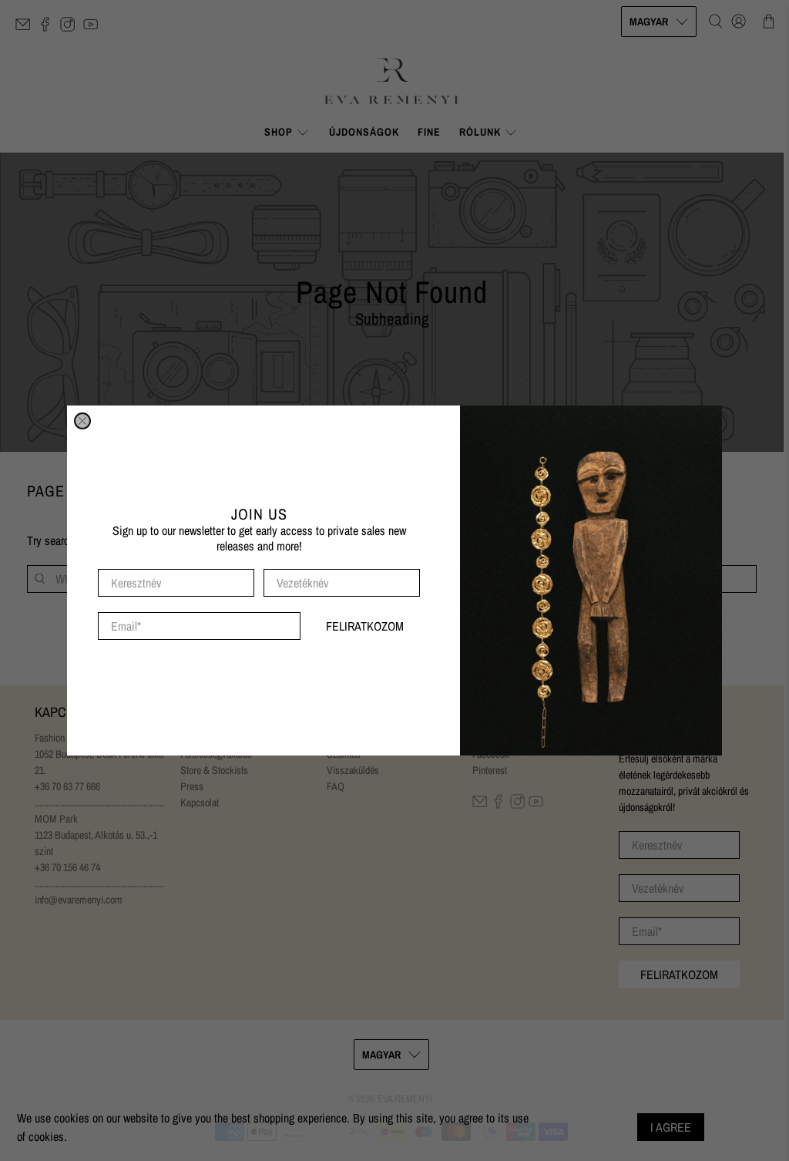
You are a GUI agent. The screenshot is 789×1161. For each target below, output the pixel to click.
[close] (82, 421)
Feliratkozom (365, 626)
